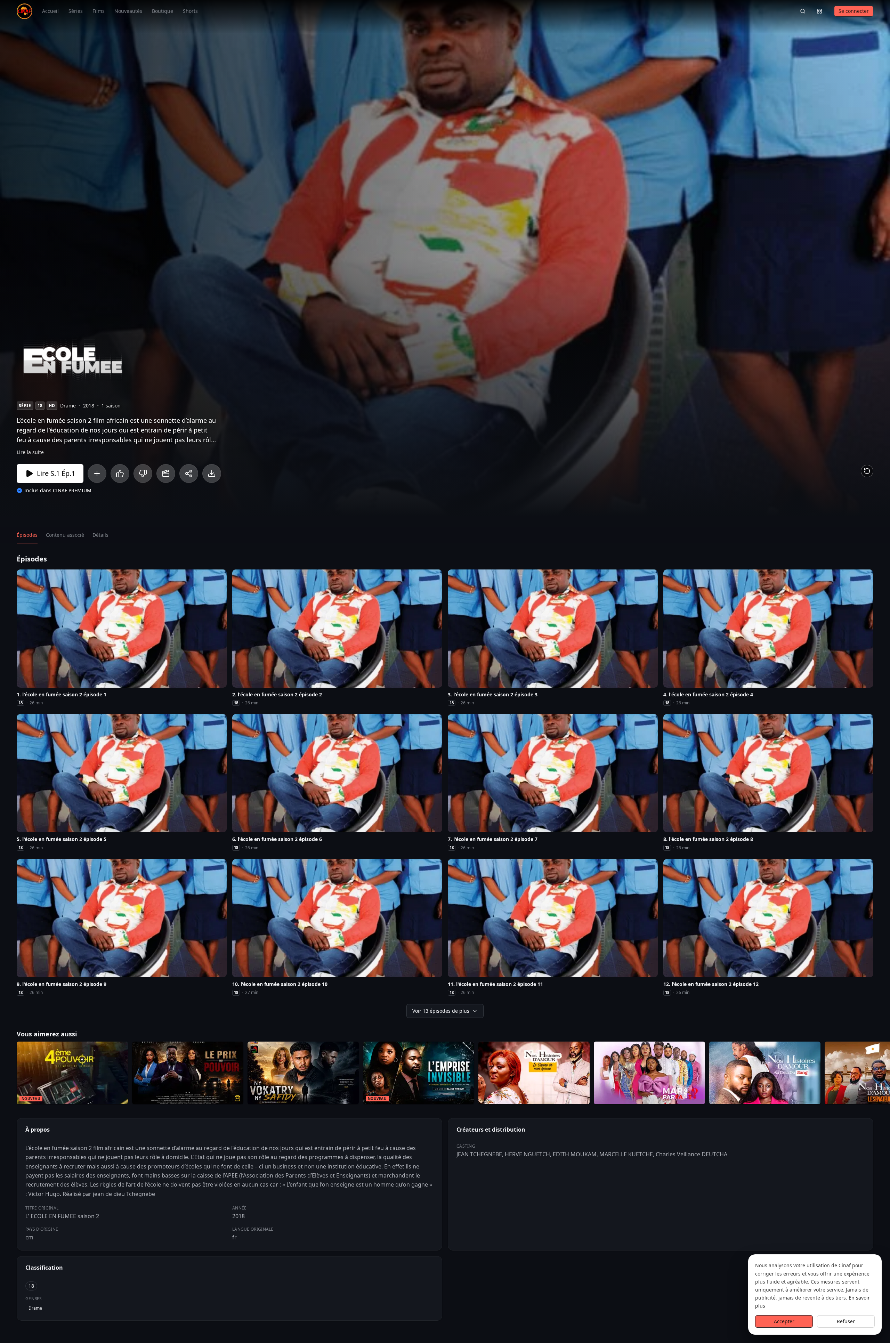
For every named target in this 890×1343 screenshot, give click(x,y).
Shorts (190, 11)
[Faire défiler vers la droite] (883, 1074)
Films (98, 11)
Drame (35, 1308)
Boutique (162, 11)
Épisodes (27, 535)
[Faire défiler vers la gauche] (6, 1074)
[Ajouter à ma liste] (97, 473)
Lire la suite (30, 452)
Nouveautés (128, 11)
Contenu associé (65, 535)
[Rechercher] (802, 11)
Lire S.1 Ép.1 (56, 473)
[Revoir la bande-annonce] (867, 471)
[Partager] (188, 473)
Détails (100, 535)
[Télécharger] (211, 473)
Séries (75, 11)
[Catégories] (819, 11)
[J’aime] (120, 473)
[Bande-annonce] (165, 473)
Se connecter (854, 11)
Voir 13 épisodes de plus (440, 1011)
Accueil (50, 11)
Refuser (846, 1321)
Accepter (784, 1321)
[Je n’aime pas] (143, 473)
